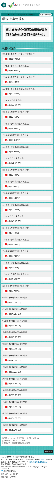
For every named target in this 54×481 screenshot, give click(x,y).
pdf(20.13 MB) (13, 210)
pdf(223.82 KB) (14, 395)
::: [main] (2, 12)
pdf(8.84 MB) (13, 82)
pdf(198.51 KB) (14, 407)
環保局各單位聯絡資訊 (38, 462)
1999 (42, 459)
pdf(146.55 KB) (14, 337)
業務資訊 (21, 15)
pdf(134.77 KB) (14, 418)
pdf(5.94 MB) (13, 268)
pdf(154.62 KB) (14, 326)
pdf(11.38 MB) (13, 244)
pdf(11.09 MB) (13, 59)
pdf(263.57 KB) (14, 384)
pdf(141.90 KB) (14, 314)
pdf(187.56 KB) (14, 349)
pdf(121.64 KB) (14, 360)
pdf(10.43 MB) (13, 175)
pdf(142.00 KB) (14, 163)
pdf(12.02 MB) (13, 291)
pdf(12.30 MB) (13, 94)
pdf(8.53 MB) (13, 186)
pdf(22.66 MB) (13, 70)
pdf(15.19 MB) (13, 198)
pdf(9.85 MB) (13, 233)
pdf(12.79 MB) (13, 256)
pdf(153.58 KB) (14, 372)
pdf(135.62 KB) (14, 302)
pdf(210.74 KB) (14, 430)
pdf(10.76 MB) (13, 117)
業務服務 (31, 15)
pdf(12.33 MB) (13, 128)
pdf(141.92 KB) (14, 221)
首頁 (12, 15)
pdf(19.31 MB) (13, 140)
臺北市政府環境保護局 (24, 5)
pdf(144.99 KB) (14, 105)
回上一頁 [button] (48, 451)
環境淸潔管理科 (45, 15)
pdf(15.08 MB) (13, 152)
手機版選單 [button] (3, 4)
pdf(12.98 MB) (13, 279)
